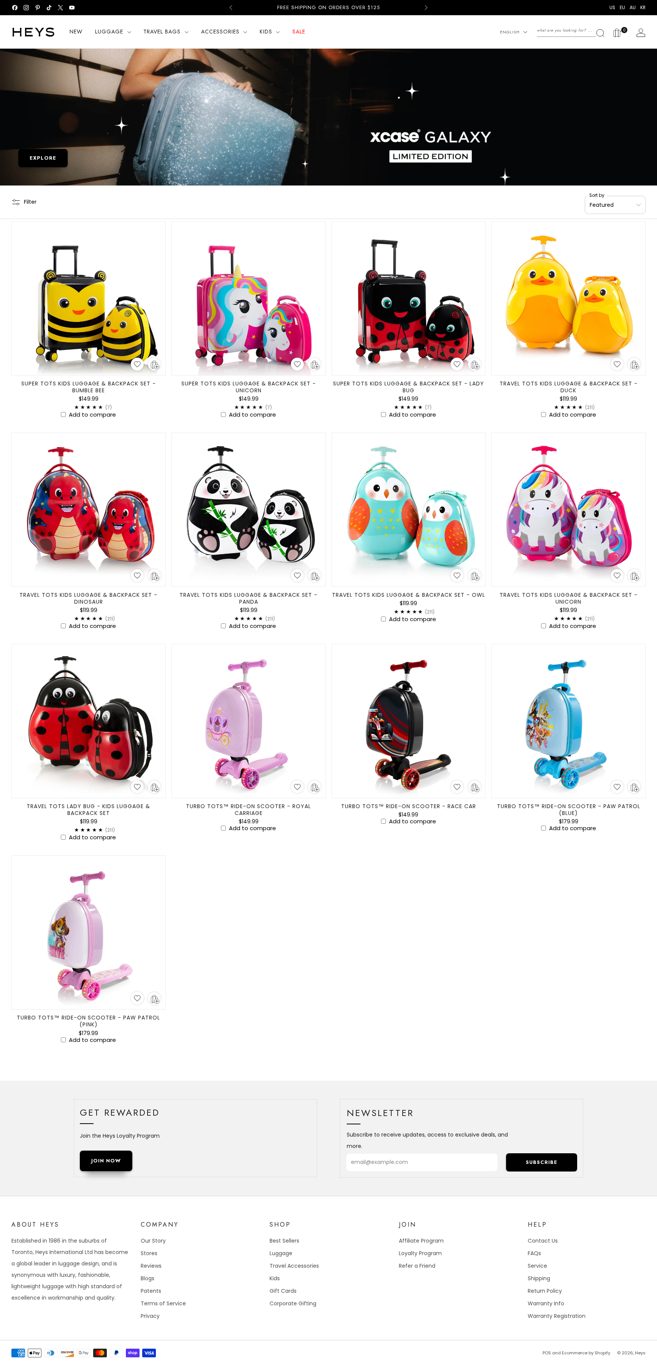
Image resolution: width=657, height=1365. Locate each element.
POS (547, 1353)
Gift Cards (283, 1291)
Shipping (539, 1278)
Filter (30, 202)
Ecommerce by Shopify (586, 1353)
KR (643, 8)
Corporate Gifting (293, 1303)
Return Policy (545, 1291)
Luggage (281, 1253)
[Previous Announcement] (231, 8)
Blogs (147, 1278)
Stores (149, 1253)
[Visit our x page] (60, 7)
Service (537, 1266)
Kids (275, 1278)
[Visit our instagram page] (26, 7)
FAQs (534, 1253)
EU (622, 8)
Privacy (150, 1316)
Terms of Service (163, 1303)
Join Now (106, 1160)
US (612, 8)
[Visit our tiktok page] (49, 7)
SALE (298, 31)
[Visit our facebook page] (15, 7)
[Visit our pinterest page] (37, 7)
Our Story (153, 1241)
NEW (76, 31)
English (510, 32)
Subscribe (541, 1162)
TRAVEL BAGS (162, 31)
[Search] (571, 30)
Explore (43, 158)
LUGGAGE (109, 31)
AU (633, 8)
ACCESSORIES (220, 31)
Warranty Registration (557, 1316)
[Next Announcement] (426, 8)
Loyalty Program (420, 1253)
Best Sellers (284, 1241)
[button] (137, 364)
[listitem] (328, 7)
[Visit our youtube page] (72, 7)
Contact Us (543, 1241)
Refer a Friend (417, 1266)
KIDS (266, 31)
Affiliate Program (421, 1241)
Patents (151, 1291)
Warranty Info (546, 1303)
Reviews (151, 1266)
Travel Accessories (294, 1266)
